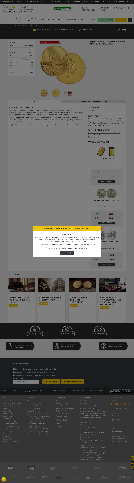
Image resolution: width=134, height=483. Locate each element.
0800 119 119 (90, 244)
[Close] (99, 228)
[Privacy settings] (3, 479)
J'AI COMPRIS (67, 253)
